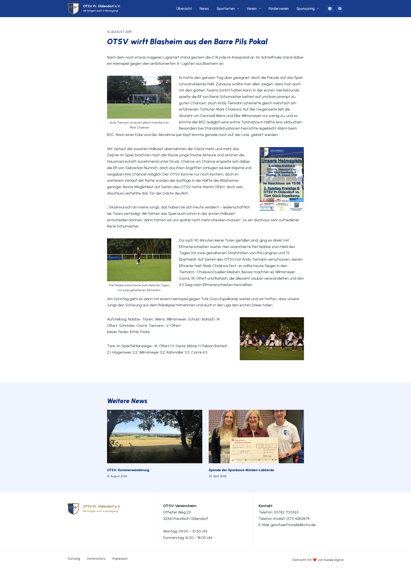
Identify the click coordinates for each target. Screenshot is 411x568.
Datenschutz (96, 559)
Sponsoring (305, 8)
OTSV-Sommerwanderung (128, 470)
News (204, 8)
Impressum (120, 559)
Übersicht (184, 8)
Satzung (73, 559)
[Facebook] (340, 8)
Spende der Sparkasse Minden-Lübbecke (241, 470)
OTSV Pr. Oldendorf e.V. (102, 6)
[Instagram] (330, 8)
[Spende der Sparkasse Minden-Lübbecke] (256, 436)
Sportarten (226, 8)
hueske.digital (334, 560)
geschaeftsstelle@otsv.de (293, 524)
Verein (252, 8)
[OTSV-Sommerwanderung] (154, 436)
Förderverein (279, 8)
